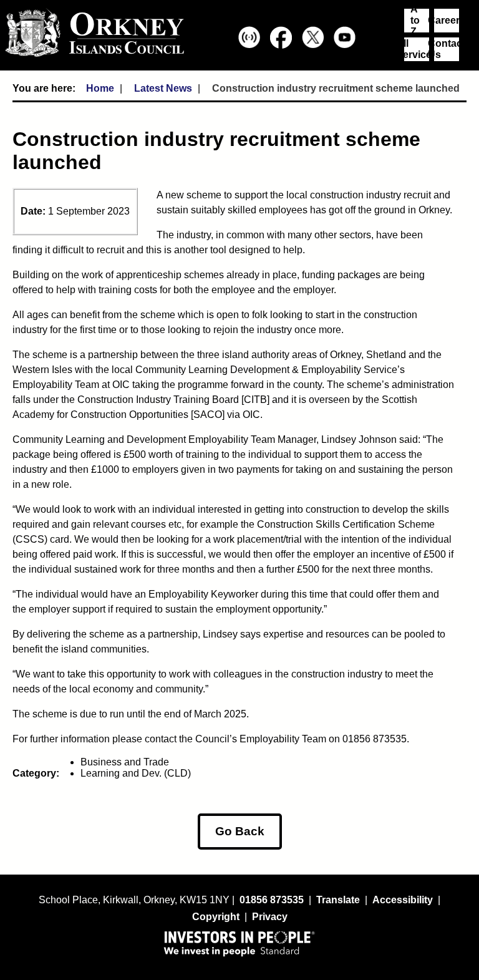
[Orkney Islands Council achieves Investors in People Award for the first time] (239, 943)
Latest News (163, 88)
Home (100, 88)
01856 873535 (272, 900)
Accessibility (402, 900)
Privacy (270, 916)
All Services (416, 49)
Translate (338, 900)
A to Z (415, 20)
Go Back (239, 831)
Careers (446, 20)
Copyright (216, 916)
